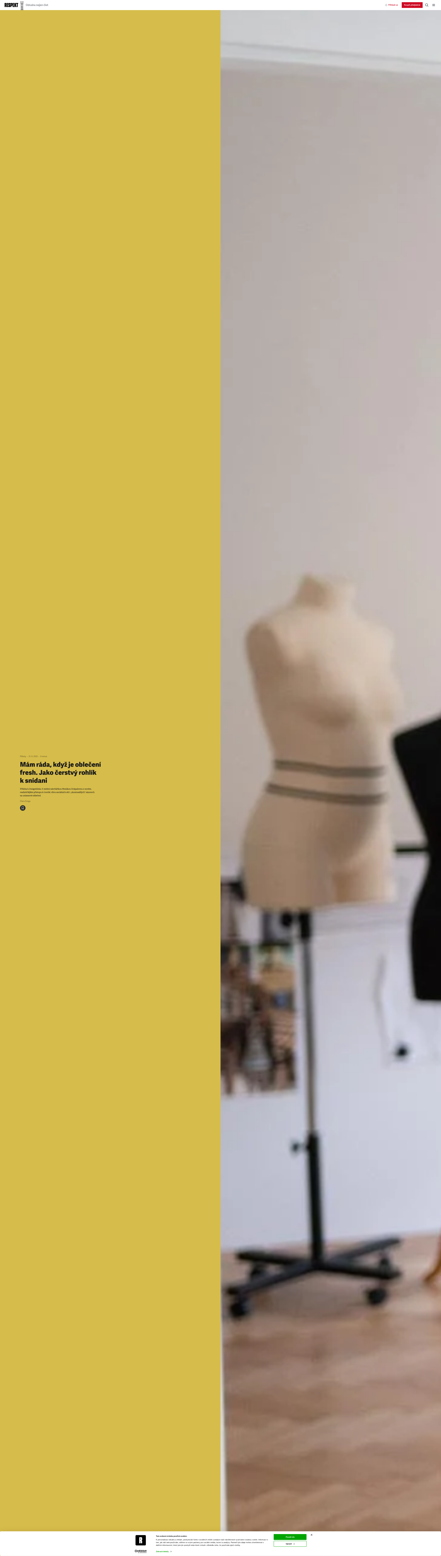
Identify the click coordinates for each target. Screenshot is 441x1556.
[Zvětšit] (330, 783)
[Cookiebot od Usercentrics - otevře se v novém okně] (141, 1551)
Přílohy (23, 756)
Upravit (289, 1544)
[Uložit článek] (22, 808)
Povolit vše (290, 1537)
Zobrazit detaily (162, 1551)
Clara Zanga (25, 801)
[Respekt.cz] (11, 5)
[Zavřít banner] (311, 1535)
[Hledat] (427, 5)
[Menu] (433, 5)
